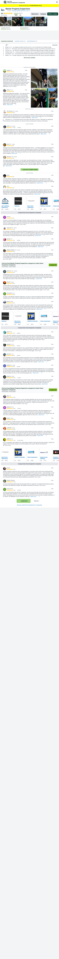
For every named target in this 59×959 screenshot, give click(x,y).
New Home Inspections (30, 206)
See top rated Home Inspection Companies (29, 505)
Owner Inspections (45, 321)
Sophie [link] (8, 70)
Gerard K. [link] (9, 354)
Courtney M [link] (8, 53)
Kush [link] (8, 175)
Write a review (52, 14)
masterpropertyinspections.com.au (21, 10)
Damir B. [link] (9, 271)
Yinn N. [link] (9, 216)
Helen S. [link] (9, 90)
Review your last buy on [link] (30, 5)
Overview (54, 45)
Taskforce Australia (45, 206)
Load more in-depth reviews (30, 169)
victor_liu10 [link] (10, 488)
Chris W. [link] (7, 50)
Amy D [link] (7, 48)
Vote (26, 70)
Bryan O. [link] (7, 47)
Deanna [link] (9, 376)
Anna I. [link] (8, 468)
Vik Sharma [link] (10, 111)
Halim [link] (8, 126)
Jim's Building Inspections (5, 206)
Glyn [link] (8, 396)
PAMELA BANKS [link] (11, 250)
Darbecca (17, 206)
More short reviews (29, 57)
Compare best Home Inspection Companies (29, 212)
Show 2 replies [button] (13, 86)
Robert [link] (7, 55)
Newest (36, 501)
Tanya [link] (8, 418)
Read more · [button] (11, 104)
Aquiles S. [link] (9, 344)
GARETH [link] (9, 439)
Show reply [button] (23, 224)
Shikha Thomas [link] (11, 480)
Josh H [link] (8, 332)
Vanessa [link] (9, 156)
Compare (43, 14)
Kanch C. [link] (9, 144)
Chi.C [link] (8, 186)
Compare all (53, 265)
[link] (4, 71)
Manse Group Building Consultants (43, 458)
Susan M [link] (9, 227)
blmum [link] (8, 282)
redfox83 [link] (9, 428)
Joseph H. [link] (9, 365)
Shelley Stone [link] (8, 52)
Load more (24, 501)
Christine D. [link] (10, 293)
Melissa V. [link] (9, 407)
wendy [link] (8, 239)
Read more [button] (9, 165)
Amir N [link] (8, 301)
